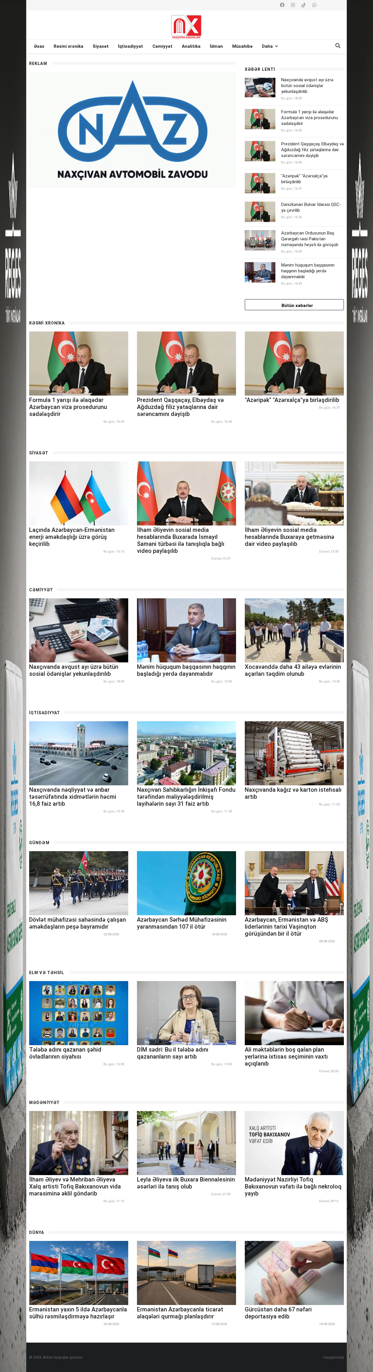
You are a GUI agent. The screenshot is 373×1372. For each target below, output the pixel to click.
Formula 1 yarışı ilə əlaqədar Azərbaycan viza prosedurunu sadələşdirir (309, 117)
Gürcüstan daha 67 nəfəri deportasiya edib (278, 1313)
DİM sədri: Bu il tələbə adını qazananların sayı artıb (172, 1053)
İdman (216, 46)
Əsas (39, 46)
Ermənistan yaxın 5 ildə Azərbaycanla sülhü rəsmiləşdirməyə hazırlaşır (78, 1313)
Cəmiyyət (162, 46)
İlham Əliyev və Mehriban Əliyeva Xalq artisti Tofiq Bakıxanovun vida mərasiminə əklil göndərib (75, 1186)
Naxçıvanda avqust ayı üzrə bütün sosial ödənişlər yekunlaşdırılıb (307, 85)
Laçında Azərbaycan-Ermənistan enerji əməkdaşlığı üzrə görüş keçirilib (72, 536)
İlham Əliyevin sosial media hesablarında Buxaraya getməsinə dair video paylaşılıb (289, 536)
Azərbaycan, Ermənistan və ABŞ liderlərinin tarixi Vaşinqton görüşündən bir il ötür (286, 926)
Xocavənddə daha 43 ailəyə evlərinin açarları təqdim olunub (293, 670)
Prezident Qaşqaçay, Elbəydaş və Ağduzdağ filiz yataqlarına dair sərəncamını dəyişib (312, 149)
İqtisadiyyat (130, 46)
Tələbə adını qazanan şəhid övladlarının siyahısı (65, 1053)
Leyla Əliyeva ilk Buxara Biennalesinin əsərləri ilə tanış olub (186, 1183)
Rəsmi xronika (68, 46)
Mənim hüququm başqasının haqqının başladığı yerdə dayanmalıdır (308, 270)
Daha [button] (268, 46)
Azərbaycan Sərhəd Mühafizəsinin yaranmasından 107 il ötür (181, 923)
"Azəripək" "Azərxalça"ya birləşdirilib (292, 399)
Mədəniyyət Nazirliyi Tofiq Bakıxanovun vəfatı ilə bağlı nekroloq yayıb (293, 1186)
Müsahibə (242, 46)
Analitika (191, 46)
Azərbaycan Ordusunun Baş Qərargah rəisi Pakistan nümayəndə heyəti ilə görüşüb (309, 238)
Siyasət (101, 46)
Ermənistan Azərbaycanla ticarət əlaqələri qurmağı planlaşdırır (180, 1313)
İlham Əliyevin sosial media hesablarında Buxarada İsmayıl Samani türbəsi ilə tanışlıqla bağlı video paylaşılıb (180, 540)
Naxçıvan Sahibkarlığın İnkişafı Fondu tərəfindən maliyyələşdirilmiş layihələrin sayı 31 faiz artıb (186, 796)
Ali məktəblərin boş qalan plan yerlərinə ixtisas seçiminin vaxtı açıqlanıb (286, 1056)
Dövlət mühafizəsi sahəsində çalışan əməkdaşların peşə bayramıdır (77, 923)
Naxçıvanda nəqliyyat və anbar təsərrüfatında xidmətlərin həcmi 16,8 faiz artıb (72, 796)
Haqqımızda (333, 1357)
